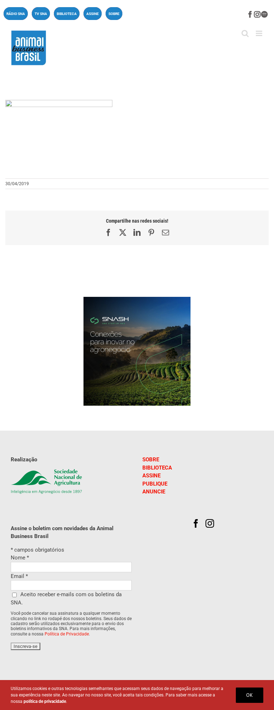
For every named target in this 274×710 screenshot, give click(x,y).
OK (249, 695)
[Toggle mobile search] (245, 33)
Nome (20, 557)
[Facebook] (196, 523)
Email (19, 576)
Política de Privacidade (67, 634)
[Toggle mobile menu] (259, 33)
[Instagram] (210, 523)
